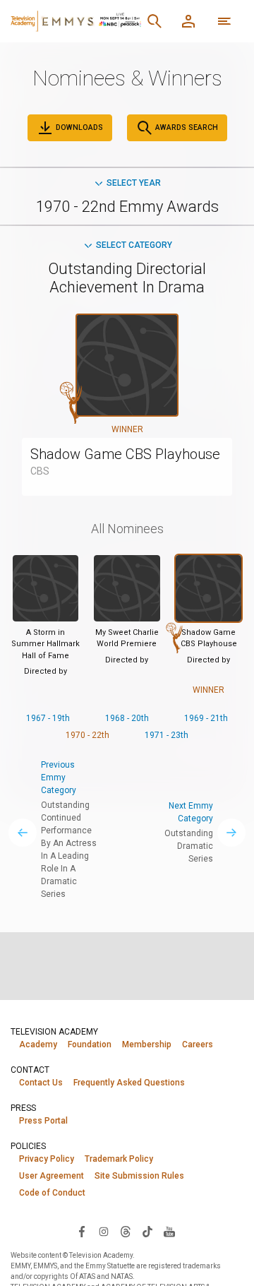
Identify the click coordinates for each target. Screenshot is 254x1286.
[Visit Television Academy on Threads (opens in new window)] (125, 1230)
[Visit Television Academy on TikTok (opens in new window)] (147, 1230)
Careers (197, 1044)
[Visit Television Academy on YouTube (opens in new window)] (169, 1230)
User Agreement (51, 1176)
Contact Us (41, 1083)
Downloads (78, 127)
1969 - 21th (206, 718)
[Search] (154, 21)
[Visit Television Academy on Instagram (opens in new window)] (104, 1230)
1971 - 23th (166, 735)
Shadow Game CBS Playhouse (125, 454)
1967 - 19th (48, 718)
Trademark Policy (119, 1159)
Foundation (89, 1044)
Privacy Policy (46, 1159)
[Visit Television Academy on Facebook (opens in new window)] (82, 1230)
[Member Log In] (188, 21)
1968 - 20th (127, 718)
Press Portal (43, 1121)
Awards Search (185, 127)
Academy (38, 1044)
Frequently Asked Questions (129, 1083)
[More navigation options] (224, 21)
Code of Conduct (52, 1193)
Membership (146, 1044)
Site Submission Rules (139, 1176)
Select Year (134, 183)
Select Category (134, 245)
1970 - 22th (87, 735)
